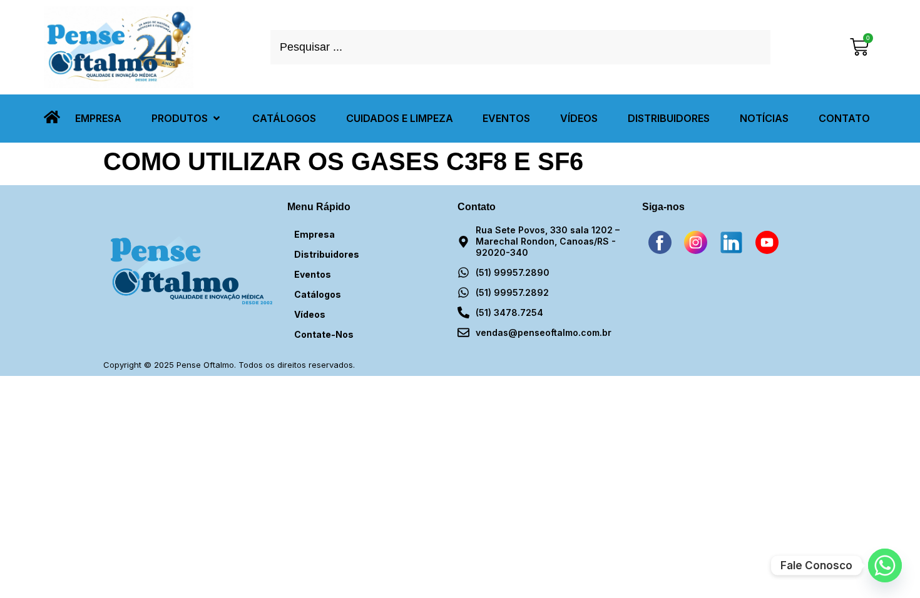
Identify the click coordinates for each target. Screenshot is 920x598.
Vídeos (309, 314)
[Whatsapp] (885, 565)
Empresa (314, 234)
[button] (186, 118)
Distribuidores (326, 254)
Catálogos (317, 294)
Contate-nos (324, 334)
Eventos (312, 274)
